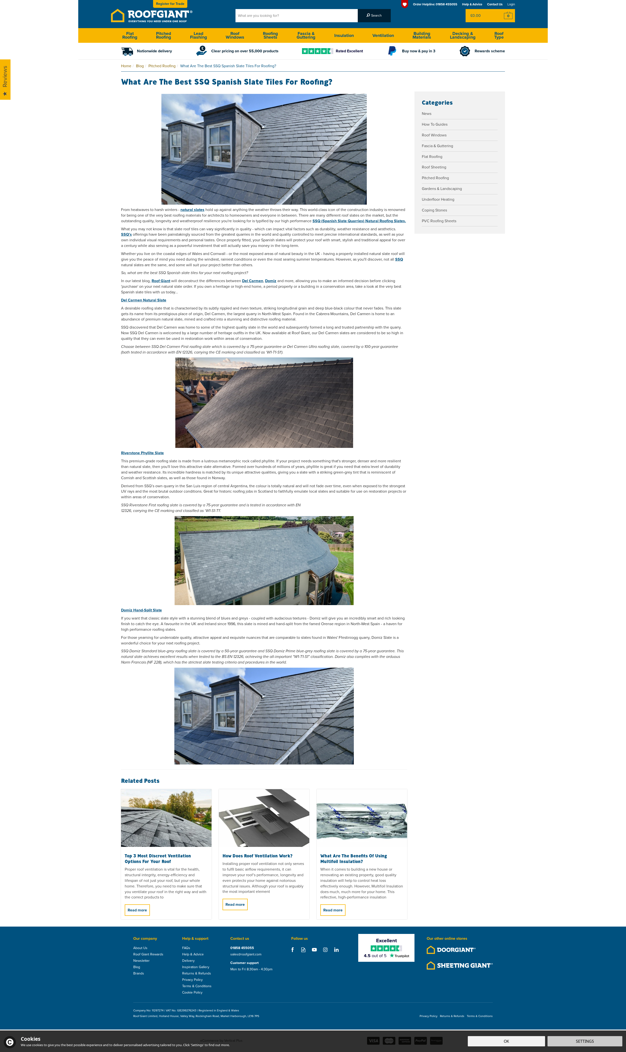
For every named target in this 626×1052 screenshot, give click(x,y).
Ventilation (383, 35)
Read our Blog (303, 950)
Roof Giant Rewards (148, 954)
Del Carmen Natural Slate (143, 300)
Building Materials (422, 35)
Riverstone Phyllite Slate (142, 453)
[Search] (374, 15)
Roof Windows (434, 135)
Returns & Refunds (196, 973)
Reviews (4, 77)
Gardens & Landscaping (442, 188)
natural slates (192, 209)
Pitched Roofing (435, 178)
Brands (138, 973)
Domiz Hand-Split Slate (141, 610)
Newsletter (141, 960)
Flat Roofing (432, 156)
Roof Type (499, 35)
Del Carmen (252, 281)
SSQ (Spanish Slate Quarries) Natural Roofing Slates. (359, 221)
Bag (480, 15)
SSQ (399, 259)
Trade (170, 3)
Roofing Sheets (270, 35)
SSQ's (126, 234)
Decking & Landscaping (463, 35)
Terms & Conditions (197, 986)
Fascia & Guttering (437, 146)
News (426, 113)
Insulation (344, 35)
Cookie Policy (192, 992)
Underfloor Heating (438, 199)
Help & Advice (193, 954)
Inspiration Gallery (195, 967)
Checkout (505, 15)
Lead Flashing (198, 35)
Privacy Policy (192, 979)
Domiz (270, 281)
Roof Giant (161, 281)
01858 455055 (242, 948)
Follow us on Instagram (325, 950)
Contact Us (495, 4)
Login (511, 4)
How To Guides (434, 124)
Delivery (188, 960)
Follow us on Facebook (292, 950)
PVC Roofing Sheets (439, 221)
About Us (140, 948)
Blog (136, 967)
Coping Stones (434, 210)
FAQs (186, 948)
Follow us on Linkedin (336, 950)
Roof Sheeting (434, 167)
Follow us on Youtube (314, 950)
